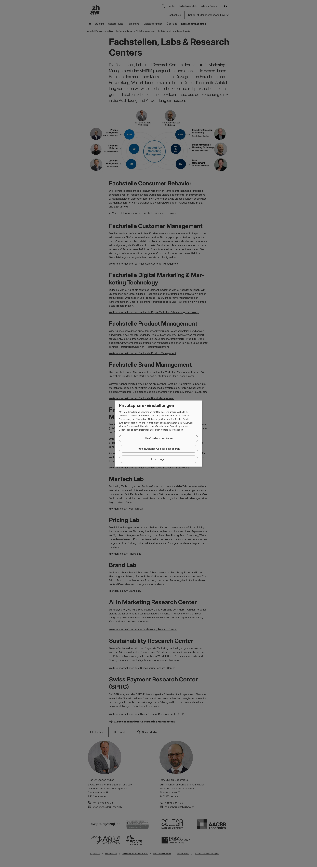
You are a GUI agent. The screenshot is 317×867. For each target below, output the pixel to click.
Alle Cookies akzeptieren (159, 438)
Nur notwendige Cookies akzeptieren (158, 448)
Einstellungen (158, 459)
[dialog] (158, 433)
